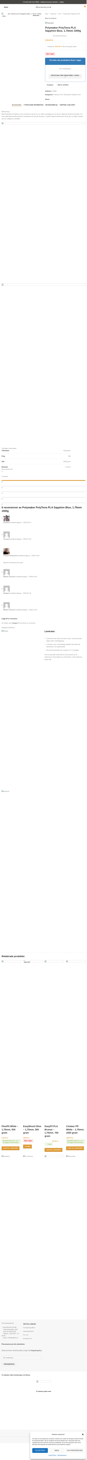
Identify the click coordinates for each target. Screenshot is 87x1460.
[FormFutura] (33, 1156)
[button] (83, 1434)
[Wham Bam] (75, 1156)
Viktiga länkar (29, 1324)
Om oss (25, 1335)
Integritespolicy (36, 1350)
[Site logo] (43, 7)
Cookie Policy (52, 1455)
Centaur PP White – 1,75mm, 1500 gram (75, 1129)
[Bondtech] (11, 1156)
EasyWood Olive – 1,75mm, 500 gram (32, 1129)
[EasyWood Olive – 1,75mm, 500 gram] (33, 1040)
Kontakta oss (27, 1338)
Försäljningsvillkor (29, 1327)
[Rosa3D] (54, 1234)
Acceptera (40, 1450)
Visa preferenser (75, 1450)
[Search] (11, 7)
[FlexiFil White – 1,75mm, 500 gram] (11, 1040)
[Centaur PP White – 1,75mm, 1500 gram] (76, 1040)
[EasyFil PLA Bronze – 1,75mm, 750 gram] (54, 1040)
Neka (57, 1450)
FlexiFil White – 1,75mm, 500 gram (10, 1129)
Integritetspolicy (62, 1455)
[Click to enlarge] (5, 13)
